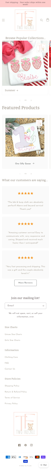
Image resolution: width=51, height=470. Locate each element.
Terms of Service (12, 398)
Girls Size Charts (12, 340)
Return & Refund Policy (16, 392)
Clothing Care (11, 357)
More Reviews (25, 283)
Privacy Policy (11, 404)
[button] (3, 20)
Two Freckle (28, 465)
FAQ (7, 363)
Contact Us (10, 369)
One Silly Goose (23, 164)
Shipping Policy (12, 386)
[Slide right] (31, 100)
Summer (10, 90)
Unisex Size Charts (13, 334)
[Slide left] (20, 100)
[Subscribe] (43, 306)
